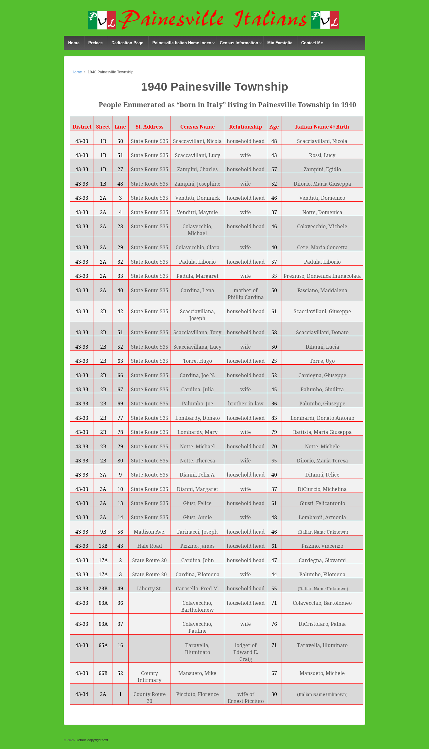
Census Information (239, 42)
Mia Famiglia (279, 42)
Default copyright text (91, 740)
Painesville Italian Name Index (181, 42)
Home (73, 42)
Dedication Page (127, 42)
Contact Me (312, 42)
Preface (95, 42)
